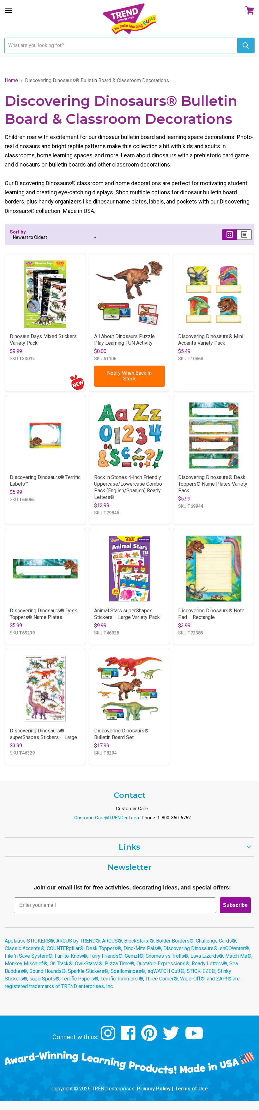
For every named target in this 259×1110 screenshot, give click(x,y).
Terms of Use (191, 1089)
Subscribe (235, 905)
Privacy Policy (154, 1089)
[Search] (245, 45)
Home (11, 80)
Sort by (18, 232)
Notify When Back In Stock (129, 376)
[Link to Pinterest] (150, 1037)
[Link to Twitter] (171, 1037)
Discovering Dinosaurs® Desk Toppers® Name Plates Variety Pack (212, 484)
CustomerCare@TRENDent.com (107, 818)
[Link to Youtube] (195, 1037)
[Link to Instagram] (108, 1037)
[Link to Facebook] (129, 1037)
